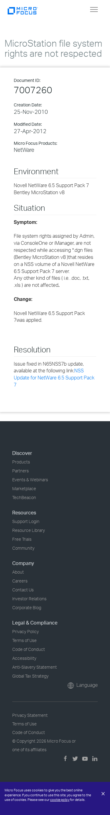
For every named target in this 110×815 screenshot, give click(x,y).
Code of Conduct (28, 649)
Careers (20, 580)
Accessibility (24, 658)
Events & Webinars (30, 479)
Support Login (25, 521)
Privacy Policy (25, 631)
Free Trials (21, 539)
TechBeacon (24, 497)
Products (21, 461)
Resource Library (28, 530)
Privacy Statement (30, 715)
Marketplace (24, 488)
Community (23, 548)
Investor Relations (29, 598)
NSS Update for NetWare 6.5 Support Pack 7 (54, 377)
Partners (20, 470)
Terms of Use (24, 640)
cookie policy (59, 800)
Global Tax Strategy (30, 676)
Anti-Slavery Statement (34, 667)
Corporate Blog (26, 607)
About (18, 572)
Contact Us (23, 589)
